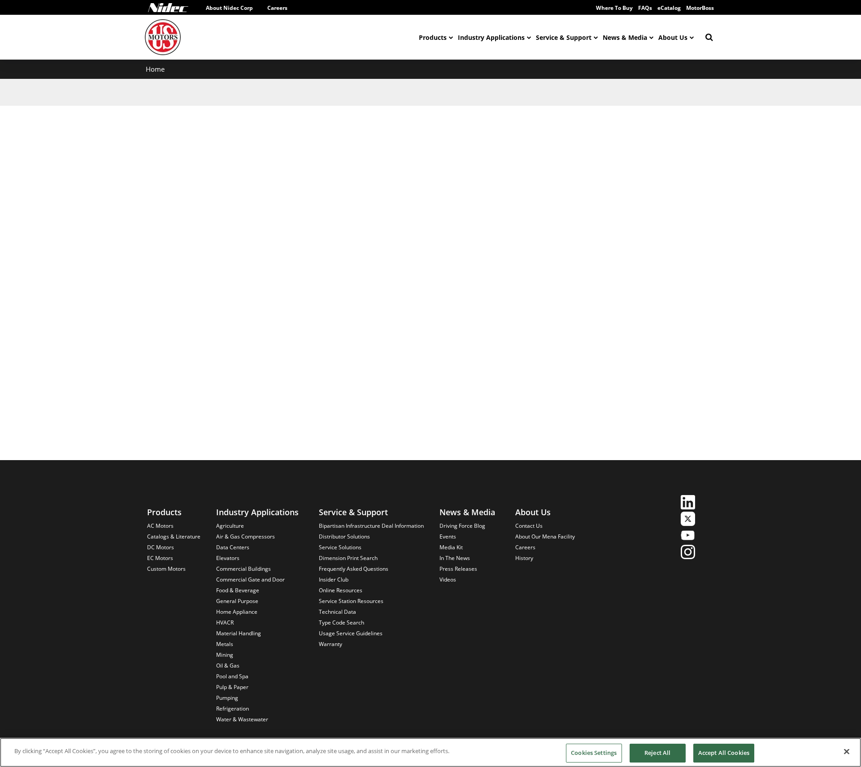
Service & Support (563, 37)
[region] (430, 752)
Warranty (330, 644)
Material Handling (238, 633)
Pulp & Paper (232, 687)
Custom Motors (166, 569)
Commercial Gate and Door (250, 579)
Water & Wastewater (242, 719)
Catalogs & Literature (173, 536)
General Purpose (237, 601)
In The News (454, 558)
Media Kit (451, 547)
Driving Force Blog (462, 526)
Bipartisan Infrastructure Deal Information (371, 526)
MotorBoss (700, 8)
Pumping (227, 698)
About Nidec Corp (229, 8)
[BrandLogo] (163, 37)
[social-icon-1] (688, 503)
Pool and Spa (232, 676)
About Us (672, 37)
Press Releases (458, 569)
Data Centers (232, 547)
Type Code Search (341, 622)
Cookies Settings (594, 753)
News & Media (625, 37)
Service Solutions (340, 547)
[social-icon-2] (688, 520)
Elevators (227, 558)
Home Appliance (236, 612)
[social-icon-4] (688, 553)
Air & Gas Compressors (245, 536)
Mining (224, 655)
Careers (277, 8)
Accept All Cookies (723, 753)
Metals (224, 644)
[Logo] (168, 7)
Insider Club (333, 579)
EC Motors (160, 558)
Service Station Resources (351, 601)
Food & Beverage (237, 590)
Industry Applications (491, 37)
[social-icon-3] (688, 536)
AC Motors (160, 526)
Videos (447, 579)
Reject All (657, 753)
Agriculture (230, 526)
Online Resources (340, 590)
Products (433, 37)
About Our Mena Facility (545, 536)
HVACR (225, 622)
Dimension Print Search (348, 558)
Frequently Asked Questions (353, 569)
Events (447, 536)
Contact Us (529, 526)
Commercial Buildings (243, 569)
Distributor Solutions (344, 536)
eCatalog (669, 8)
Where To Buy (614, 8)
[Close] (847, 751)
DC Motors (160, 547)
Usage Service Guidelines (351, 633)
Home (155, 69)
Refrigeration (232, 708)
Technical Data (337, 612)
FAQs (645, 8)
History (524, 558)
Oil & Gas (227, 665)
